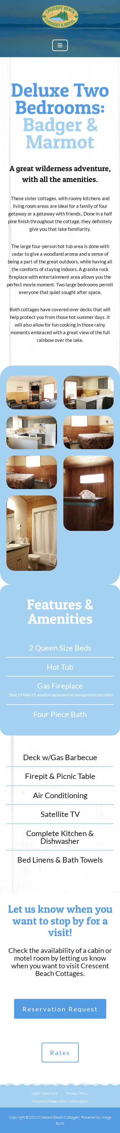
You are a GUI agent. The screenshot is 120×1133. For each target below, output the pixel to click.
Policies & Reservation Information (60, 1101)
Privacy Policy (77, 1093)
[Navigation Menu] (60, 45)
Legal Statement (44, 1093)
